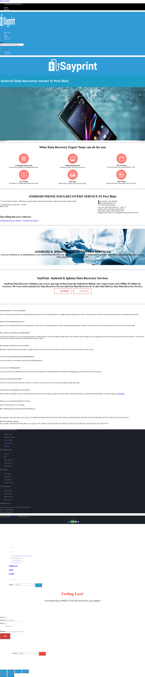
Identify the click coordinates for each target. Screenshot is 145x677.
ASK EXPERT (84, 291)
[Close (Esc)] (3, 671)
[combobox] (12, 44)
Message (3, 631)
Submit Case (13, 566)
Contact (11, 574)
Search (11, 584)
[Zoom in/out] (25, 671)
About (11, 570)
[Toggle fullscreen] (18, 671)
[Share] (10, 671)
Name (2, 617)
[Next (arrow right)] (10, 675)
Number (3, 620)
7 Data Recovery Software (30, 220)
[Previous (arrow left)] (3, 675)
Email (2, 623)
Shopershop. (121, 394)
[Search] (3, 48)
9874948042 (64, 291)
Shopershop (14, 516)
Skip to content (4, 1)
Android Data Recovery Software (10, 220)
